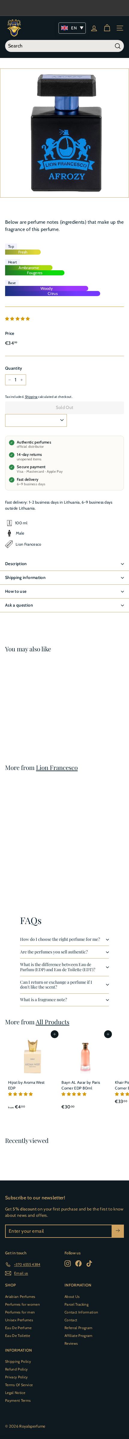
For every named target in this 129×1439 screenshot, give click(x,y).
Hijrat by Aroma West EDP (26, 1085)
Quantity (13, 368)
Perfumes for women (22, 1304)
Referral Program (78, 1327)
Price (9, 333)
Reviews (71, 1343)
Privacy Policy (16, 1377)
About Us (72, 1296)
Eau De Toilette (17, 1335)
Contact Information (81, 1312)
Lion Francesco (57, 767)
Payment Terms (18, 1400)
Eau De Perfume (18, 1327)
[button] (18, 318)
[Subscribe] (118, 1231)
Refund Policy (16, 1369)
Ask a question (19, 605)
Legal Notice (15, 1392)
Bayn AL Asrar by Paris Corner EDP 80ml (81, 1085)
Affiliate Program (78, 1335)
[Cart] (107, 28)
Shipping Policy (18, 1361)
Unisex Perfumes (19, 1320)
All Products (52, 1022)
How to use (16, 591)
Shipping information (25, 577)
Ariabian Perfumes (20, 1296)
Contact (70, 1320)
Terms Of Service (19, 1385)
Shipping (31, 397)
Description (16, 563)
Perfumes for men (20, 1312)
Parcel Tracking (76, 1304)
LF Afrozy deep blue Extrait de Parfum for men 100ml (26, 715)
